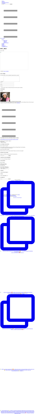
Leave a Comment (6, 71)
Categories (1, 172)
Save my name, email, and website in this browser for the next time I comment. (12, 87)
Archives (1, 175)
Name (1, 82)
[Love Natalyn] (2, 38)
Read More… (18, 102)
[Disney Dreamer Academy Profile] (9, 139)
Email (1, 84)
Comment (2, 81)
